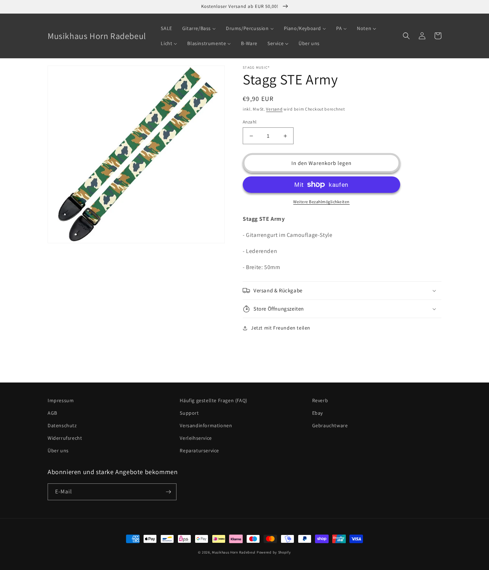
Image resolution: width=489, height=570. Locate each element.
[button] (406, 36)
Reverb (320, 400)
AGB (52, 413)
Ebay (317, 413)
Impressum (61, 400)
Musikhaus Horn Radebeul (234, 552)
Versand (274, 109)
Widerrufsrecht (65, 438)
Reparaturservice (199, 450)
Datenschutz (62, 425)
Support (189, 413)
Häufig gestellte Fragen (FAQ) (213, 400)
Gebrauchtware (330, 425)
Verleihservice (196, 438)
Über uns (58, 450)
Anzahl (249, 122)
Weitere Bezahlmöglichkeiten (321, 201)
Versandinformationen (206, 425)
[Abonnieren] (168, 491)
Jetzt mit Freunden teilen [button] (280, 328)
